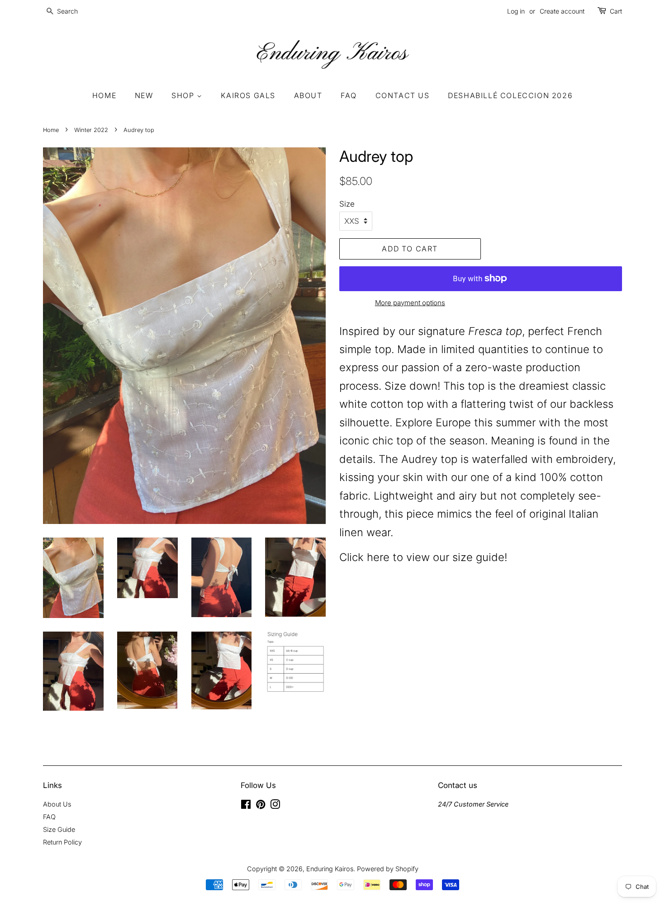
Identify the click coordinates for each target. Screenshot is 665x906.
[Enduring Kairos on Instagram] (275, 806)
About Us (57, 804)
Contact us (402, 95)
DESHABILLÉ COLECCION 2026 (510, 95)
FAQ (349, 95)
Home (104, 95)
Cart (616, 11)
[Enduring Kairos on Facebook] (246, 806)
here (380, 557)
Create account (562, 11)
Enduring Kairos (329, 869)
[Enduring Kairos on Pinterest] (261, 806)
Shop (184, 95)
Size (347, 203)
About (308, 95)
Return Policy (62, 842)
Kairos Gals (248, 95)
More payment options (410, 302)
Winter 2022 (91, 130)
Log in (516, 11)
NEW (144, 95)
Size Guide (59, 829)
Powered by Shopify (387, 869)
